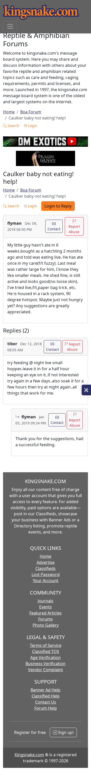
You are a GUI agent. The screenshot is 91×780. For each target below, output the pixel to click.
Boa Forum (30, 112)
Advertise (46, 562)
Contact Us (45, 702)
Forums (45, 619)
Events (45, 607)
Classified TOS (45, 651)
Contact (54, 229)
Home (9, 112)
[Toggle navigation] (10, 26)
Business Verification (45, 663)
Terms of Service (45, 645)
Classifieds (45, 568)
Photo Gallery (46, 625)
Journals (45, 601)
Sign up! (65, 732)
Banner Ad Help (45, 690)
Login (32, 125)
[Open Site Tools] (86, 390)
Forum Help (45, 708)
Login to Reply (58, 206)
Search (13, 125)
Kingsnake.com (29, 754)
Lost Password (46, 574)
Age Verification (45, 657)
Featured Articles (45, 613)
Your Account (45, 580)
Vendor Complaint (45, 669)
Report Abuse (74, 229)
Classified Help (46, 696)
